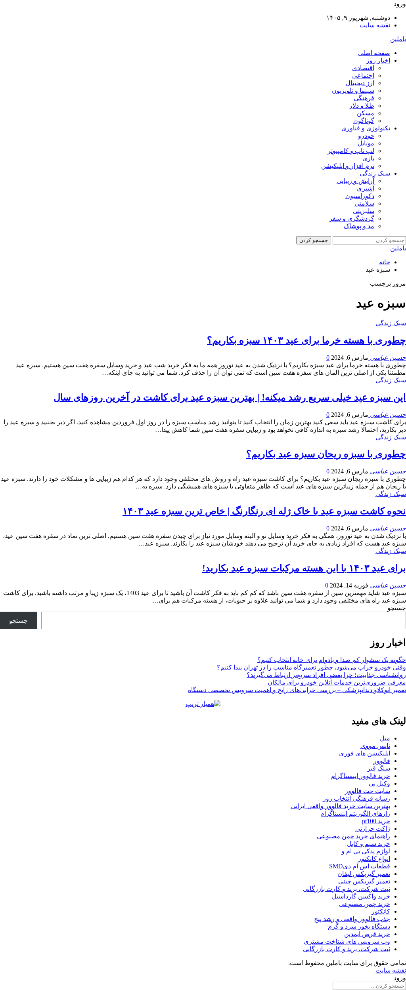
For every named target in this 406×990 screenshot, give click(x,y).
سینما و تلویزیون (353, 90)
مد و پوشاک (359, 226)
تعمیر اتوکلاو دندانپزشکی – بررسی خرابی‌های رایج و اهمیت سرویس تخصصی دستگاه (297, 690)
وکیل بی (379, 783)
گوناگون (363, 120)
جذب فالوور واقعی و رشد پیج (352, 919)
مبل (385, 738)
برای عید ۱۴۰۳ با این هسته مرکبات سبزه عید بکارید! (304, 568)
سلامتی (364, 203)
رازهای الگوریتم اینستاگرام (355, 813)
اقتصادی (363, 68)
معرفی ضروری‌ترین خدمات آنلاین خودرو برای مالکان (337, 682)
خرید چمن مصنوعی (364, 903)
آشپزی (365, 188)
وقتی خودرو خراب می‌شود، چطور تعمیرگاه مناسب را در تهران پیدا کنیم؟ (311, 667)
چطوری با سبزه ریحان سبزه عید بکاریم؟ (326, 454)
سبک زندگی (375, 173)
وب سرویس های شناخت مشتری (347, 941)
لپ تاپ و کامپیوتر (350, 150)
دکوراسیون (359, 196)
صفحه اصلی (374, 53)
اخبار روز (378, 60)
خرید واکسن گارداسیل (361, 896)
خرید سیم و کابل (368, 843)
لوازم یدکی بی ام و (365, 851)
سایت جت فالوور (367, 791)
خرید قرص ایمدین (367, 934)
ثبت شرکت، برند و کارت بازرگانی (346, 888)
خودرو (366, 135)
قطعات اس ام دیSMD (359, 866)
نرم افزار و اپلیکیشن (347, 165)
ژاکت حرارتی (372, 828)
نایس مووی (375, 745)
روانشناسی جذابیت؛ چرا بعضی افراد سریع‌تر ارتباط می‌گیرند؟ (326, 674)
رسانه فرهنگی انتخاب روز (356, 798)
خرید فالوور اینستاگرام (360, 776)
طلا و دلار (361, 105)
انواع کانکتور (374, 858)
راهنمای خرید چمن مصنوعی (353, 836)
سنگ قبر (378, 768)
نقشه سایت (375, 25)
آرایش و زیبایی (355, 180)
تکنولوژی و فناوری (365, 128)
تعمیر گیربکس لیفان (363, 873)
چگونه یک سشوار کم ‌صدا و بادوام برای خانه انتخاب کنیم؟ (331, 659)
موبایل (366, 143)
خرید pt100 (376, 821)
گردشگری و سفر (351, 218)
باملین (398, 39)
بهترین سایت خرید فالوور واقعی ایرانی (340, 806)
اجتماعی (363, 75)
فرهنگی (364, 98)
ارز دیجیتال (360, 83)
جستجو (396, 608)
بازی (368, 158)
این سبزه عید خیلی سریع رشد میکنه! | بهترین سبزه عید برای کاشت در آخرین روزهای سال (230, 397)
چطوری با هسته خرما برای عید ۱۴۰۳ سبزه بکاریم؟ (306, 340)
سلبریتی (363, 211)
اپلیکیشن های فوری (364, 753)
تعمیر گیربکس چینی (364, 881)
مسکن (365, 113)
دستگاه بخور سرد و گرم (359, 926)
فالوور (381, 760)
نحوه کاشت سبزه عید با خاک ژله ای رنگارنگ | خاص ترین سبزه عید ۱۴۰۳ (264, 511)
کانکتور (381, 911)
